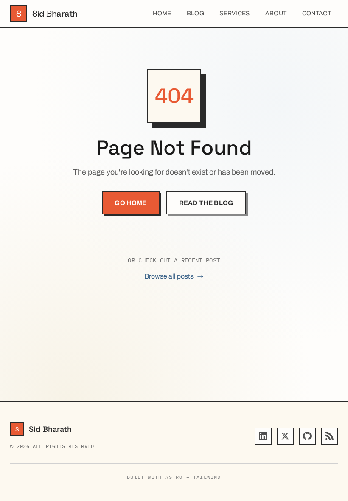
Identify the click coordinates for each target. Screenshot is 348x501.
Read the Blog (206, 203)
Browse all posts (169, 276)
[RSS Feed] (329, 436)
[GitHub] (307, 436)
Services (234, 13)
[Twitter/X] (285, 436)
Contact (316, 13)
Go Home (130, 203)
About (276, 13)
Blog (195, 13)
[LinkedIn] (263, 436)
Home (162, 13)
